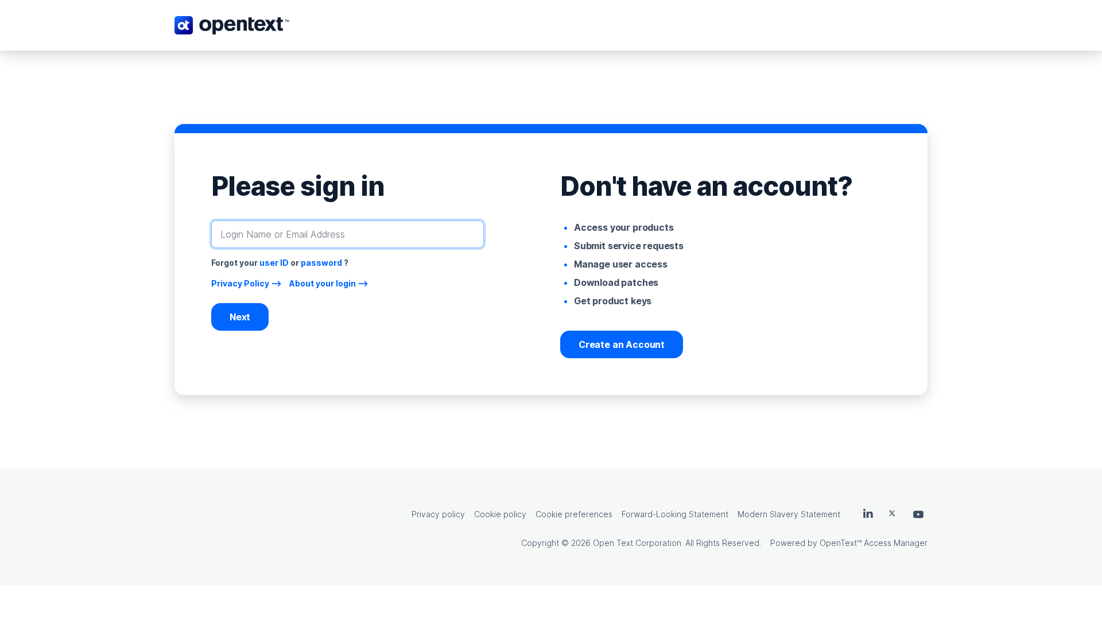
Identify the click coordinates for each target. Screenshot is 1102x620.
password (321, 263)
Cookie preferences (574, 514)
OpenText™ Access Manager (874, 543)
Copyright (540, 543)
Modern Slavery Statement (789, 514)
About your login (322, 283)
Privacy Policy (240, 283)
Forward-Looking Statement (675, 514)
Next (240, 317)
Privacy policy (438, 514)
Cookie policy (500, 514)
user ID (274, 263)
